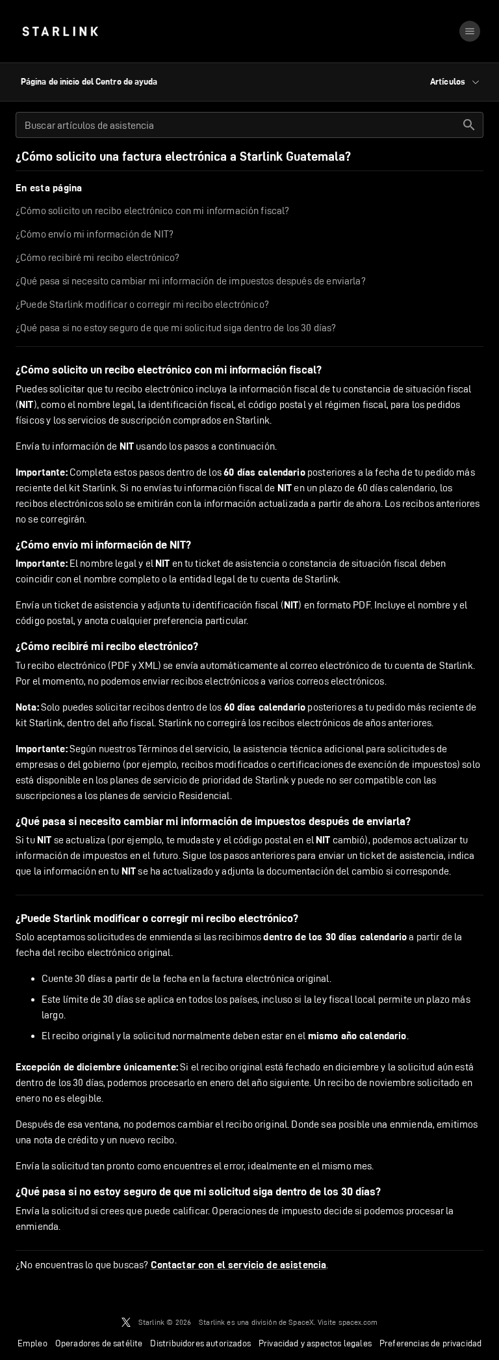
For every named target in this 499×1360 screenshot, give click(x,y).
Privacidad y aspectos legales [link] (315, 1343)
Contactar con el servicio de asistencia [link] (239, 1265)
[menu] (469, 31)
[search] (469, 125)
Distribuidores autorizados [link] (200, 1343)
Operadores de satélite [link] (99, 1343)
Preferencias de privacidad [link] (430, 1343)
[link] (60, 31)
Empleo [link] (32, 1343)
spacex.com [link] (358, 1322)
